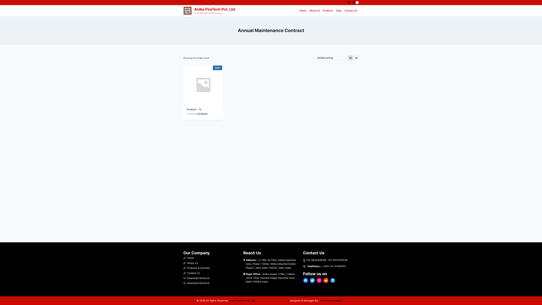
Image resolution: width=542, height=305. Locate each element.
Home (303, 10)
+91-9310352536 (337, 260)
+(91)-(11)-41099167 (334, 266)
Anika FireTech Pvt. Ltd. (242, 300)
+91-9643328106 (316, 260)
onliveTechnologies (331, 300)
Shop (339, 10)
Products (328, 10)
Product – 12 (194, 109)
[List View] (356, 58)
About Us (314, 10)
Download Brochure (198, 278)
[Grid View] (350, 58)
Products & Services (198, 268)
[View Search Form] (348, 2)
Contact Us (351, 10)
